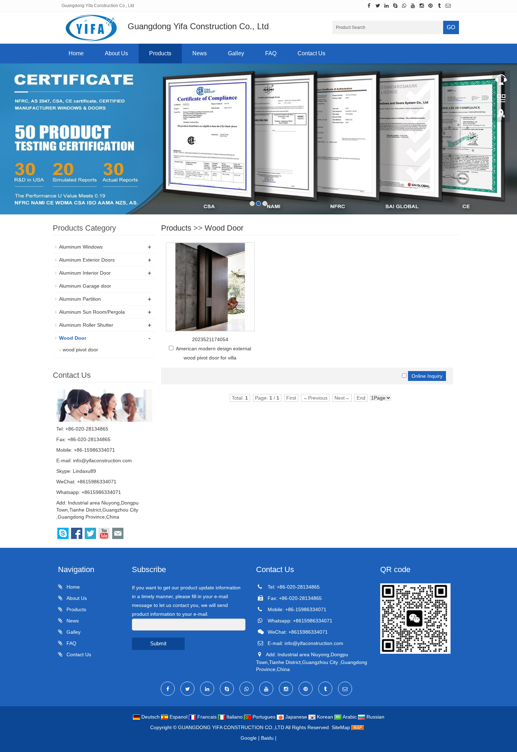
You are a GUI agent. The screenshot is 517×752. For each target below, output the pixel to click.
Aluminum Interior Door (85, 273)
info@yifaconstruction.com (102, 460)
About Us (116, 53)
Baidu (267, 738)
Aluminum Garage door (85, 286)
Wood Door (224, 228)
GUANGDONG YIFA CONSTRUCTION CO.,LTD (231, 727)
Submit (158, 643)
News (199, 53)
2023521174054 (210, 339)
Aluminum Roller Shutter (86, 325)
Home (76, 53)
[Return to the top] (501, 116)
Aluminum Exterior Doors (87, 260)
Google (249, 738)
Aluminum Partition (80, 299)
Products (160, 53)
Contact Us (311, 53)
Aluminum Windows (81, 247)
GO (451, 27)
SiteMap (341, 727)
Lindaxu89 (84, 471)
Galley (236, 53)
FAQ (270, 53)
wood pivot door (80, 349)
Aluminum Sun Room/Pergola (92, 312)
